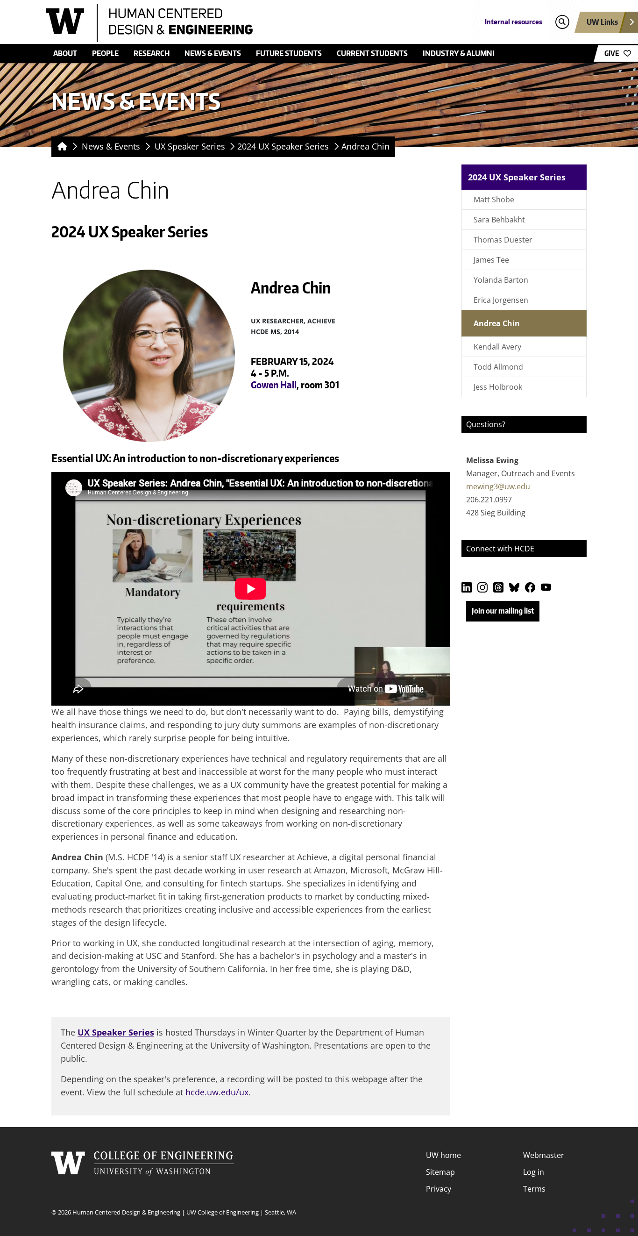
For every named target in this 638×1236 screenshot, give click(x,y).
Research (152, 53)
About (65, 53)
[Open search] (562, 22)
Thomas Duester (503, 240)
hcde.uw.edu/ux (216, 1092)
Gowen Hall (274, 385)
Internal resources (513, 21)
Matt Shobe (494, 199)
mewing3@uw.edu (498, 486)
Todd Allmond (498, 367)
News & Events (212, 53)
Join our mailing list (503, 610)
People (105, 53)
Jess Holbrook (498, 387)
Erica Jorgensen (501, 300)
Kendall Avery (497, 347)
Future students (289, 53)
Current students (372, 53)
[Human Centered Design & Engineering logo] (251, 23)
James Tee (491, 260)
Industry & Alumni (459, 53)
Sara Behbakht (499, 219)
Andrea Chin (365, 146)
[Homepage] (60, 146)
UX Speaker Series (190, 146)
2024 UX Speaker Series (283, 146)
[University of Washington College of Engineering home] (142, 1172)
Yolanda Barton (501, 280)
